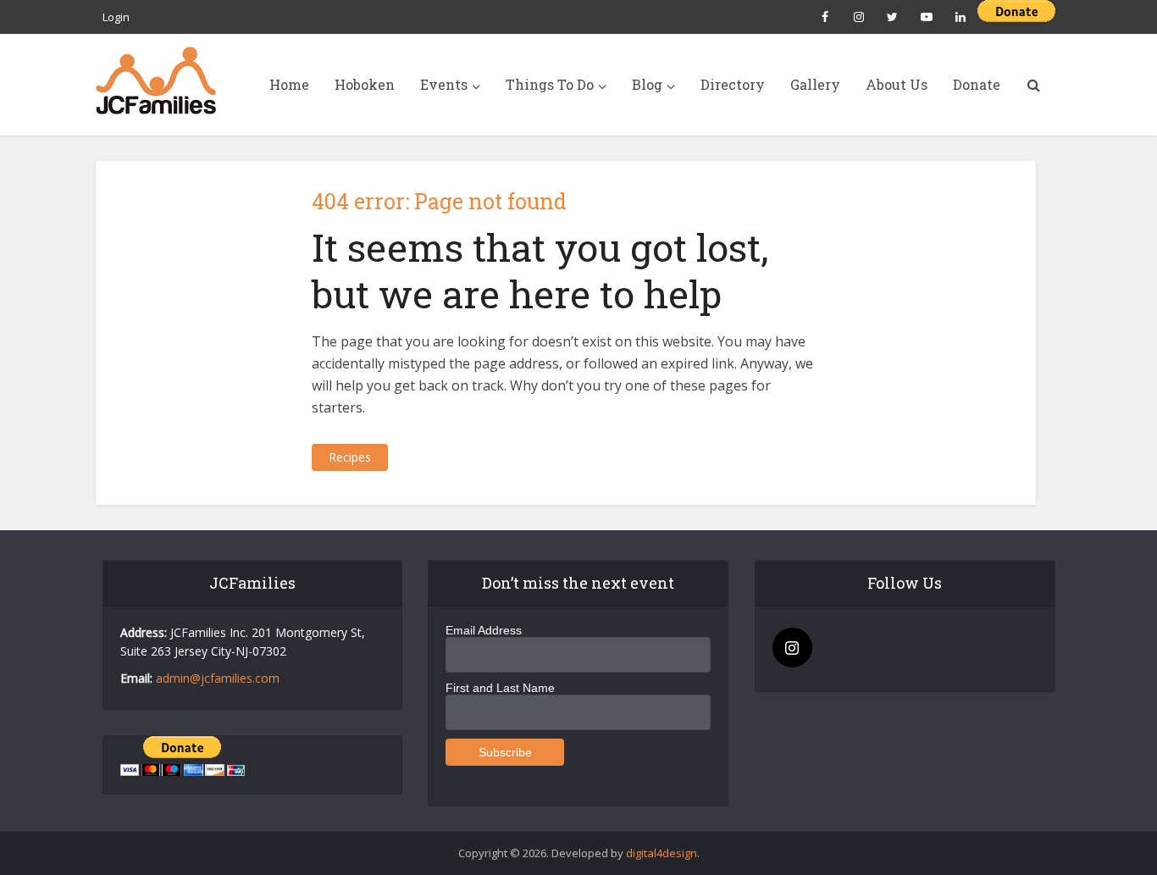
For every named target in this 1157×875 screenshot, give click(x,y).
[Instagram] (792, 647)
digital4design (661, 853)
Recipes (350, 457)
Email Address (484, 630)
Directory (732, 84)
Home (289, 84)
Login (116, 17)
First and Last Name (500, 688)
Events (444, 84)
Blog (647, 84)
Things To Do (550, 84)
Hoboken (365, 84)
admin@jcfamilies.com (218, 678)
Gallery (815, 84)
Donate (976, 84)
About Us (896, 84)
